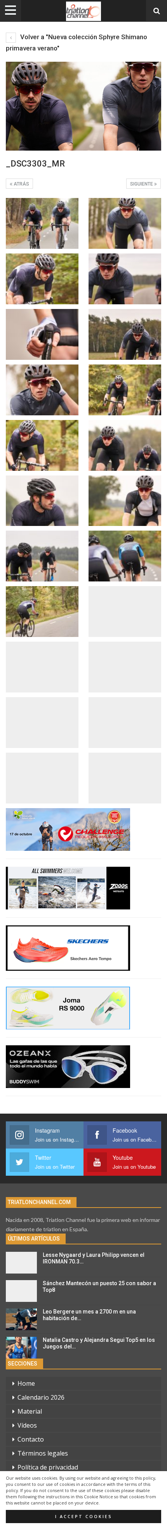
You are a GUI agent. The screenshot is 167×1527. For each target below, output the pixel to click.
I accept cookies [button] (83, 1516)
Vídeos (27, 1425)
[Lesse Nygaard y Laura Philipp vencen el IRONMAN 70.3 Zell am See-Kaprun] (21, 1263)
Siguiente (142, 184)
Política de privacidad (47, 1467)
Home (26, 1383)
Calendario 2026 (40, 1397)
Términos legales (42, 1453)
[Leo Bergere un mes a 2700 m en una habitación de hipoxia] (21, 1319)
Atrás (20, 184)
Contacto (30, 1439)
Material (29, 1411)
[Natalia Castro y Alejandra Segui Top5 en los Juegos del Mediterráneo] (21, 1348)
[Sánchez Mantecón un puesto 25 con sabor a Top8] (21, 1291)
